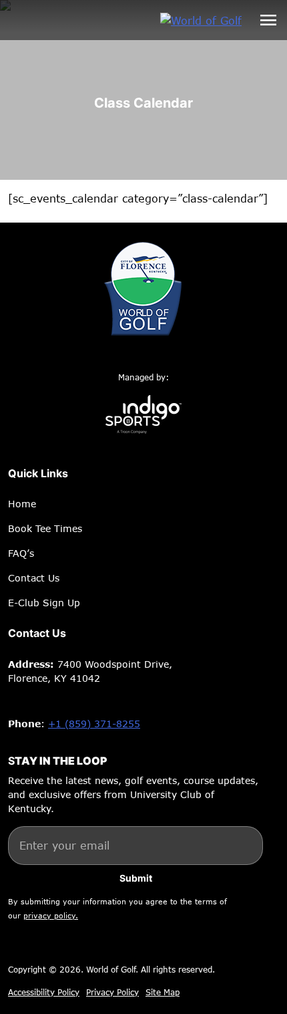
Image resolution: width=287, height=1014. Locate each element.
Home (22, 503)
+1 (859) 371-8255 (94, 723)
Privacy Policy (112, 992)
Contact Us (33, 578)
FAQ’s (21, 553)
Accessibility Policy (43, 992)
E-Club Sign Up (44, 602)
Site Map (163, 992)
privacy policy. (50, 915)
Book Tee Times (45, 528)
